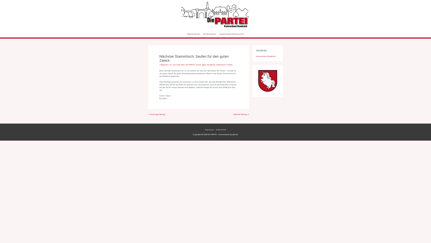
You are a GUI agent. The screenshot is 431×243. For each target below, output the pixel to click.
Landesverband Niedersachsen (231, 34)
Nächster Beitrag (241, 114)
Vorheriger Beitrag (156, 114)
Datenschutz (221, 130)
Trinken (229, 65)
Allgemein (164, 65)
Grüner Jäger (201, 65)
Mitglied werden (193, 34)
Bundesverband (209, 34)
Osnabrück (211, 65)
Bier (183, 65)
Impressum (209, 130)
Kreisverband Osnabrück (266, 56)
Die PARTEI (190, 65)
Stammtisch (221, 65)
